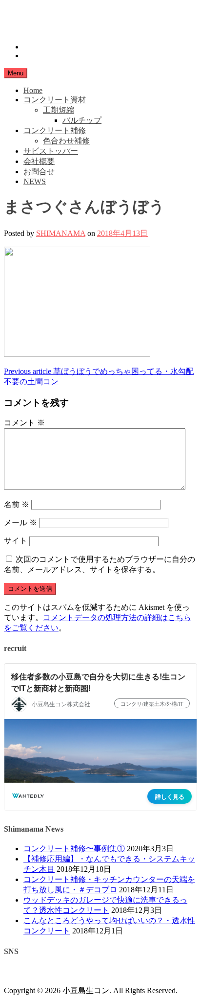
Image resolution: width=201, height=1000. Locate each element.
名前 (16, 504)
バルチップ (81, 120)
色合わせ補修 (66, 141)
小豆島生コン (27, 12)
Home (32, 90)
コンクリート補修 (54, 130)
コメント (24, 423)
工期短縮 (58, 110)
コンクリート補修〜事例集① (74, 848)
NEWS (34, 181)
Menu (15, 73)
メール (20, 522)
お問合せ (39, 171)
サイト (15, 540)
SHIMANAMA (60, 233)
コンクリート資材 (54, 99)
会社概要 (39, 161)
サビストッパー (50, 151)
